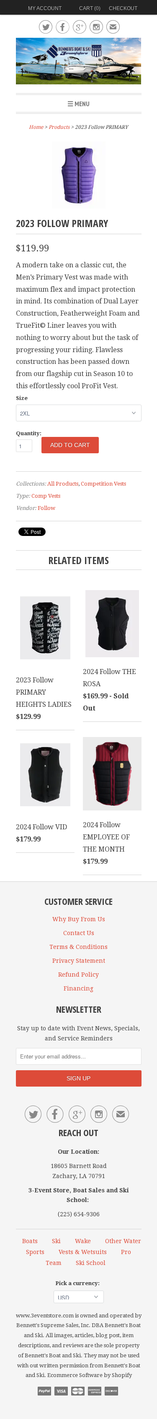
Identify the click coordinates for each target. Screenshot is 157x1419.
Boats (30, 1241)
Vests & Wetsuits (83, 1252)
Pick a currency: (78, 1283)
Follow (46, 508)
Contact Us (78, 933)
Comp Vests (45, 496)
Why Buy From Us (78, 919)
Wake (83, 1241)
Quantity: (28, 433)
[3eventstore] (79, 62)
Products (59, 127)
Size (22, 398)
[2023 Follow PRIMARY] (79, 206)
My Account (45, 8)
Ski (56, 1241)
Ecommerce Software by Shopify (89, 1375)
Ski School (91, 1263)
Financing (78, 988)
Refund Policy (78, 974)
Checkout (123, 8)
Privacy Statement (78, 960)
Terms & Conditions (78, 946)
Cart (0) (89, 8)
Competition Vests (103, 484)
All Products (62, 484)
